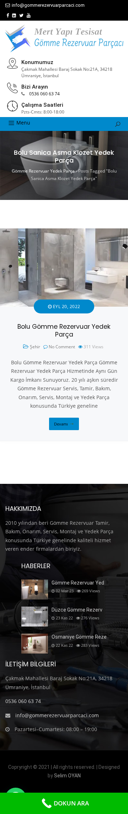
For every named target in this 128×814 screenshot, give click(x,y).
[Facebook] (7, 15)
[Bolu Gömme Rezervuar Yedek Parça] (64, 232)
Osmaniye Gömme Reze (79, 637)
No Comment (62, 347)
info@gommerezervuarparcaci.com (48, 5)
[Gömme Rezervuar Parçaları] (64, 38)
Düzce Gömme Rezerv (77, 610)
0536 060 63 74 (44, 94)
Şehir (35, 347)
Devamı (61, 424)
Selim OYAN (67, 775)
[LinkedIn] (14, 15)
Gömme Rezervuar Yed (78, 583)
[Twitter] (21, 15)
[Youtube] (29, 15)
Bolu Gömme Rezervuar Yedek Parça (64, 330)
